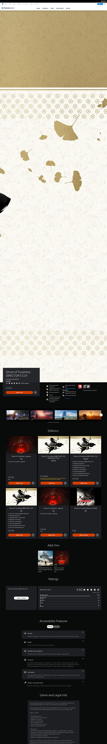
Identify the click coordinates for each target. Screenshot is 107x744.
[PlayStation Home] (2, 4)
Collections (45, 8)
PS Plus (19, 4)
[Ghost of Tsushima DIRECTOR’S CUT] (17, 415)
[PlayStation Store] (8, 8)
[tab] (50, 626)
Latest (38, 8)
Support (36, 4)
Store (6, 4)
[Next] (101, 414)
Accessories (25, 4)
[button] (70, 388)
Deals (52, 8)
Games (14, 4)
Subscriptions (60, 8)
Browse (68, 8)
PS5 (10, 4)
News (31, 4)
